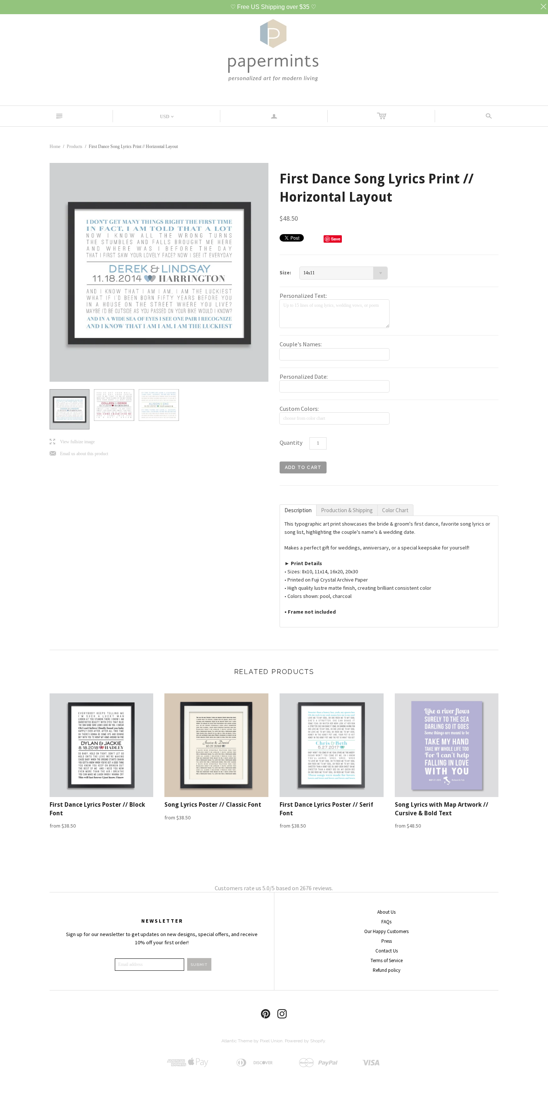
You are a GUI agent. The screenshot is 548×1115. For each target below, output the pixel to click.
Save (335, 239)
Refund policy (386, 970)
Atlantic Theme (236, 1040)
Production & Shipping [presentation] (347, 510)
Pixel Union (271, 1040)
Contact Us (386, 951)
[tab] (298, 510)
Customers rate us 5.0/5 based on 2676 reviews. (274, 888)
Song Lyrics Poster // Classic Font (212, 804)
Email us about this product (79, 454)
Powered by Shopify (305, 1040)
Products (74, 146)
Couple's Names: (301, 344)
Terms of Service (387, 960)
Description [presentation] (298, 510)
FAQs (386, 922)
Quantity (291, 442)
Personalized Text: (303, 295)
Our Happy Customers (386, 931)
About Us (386, 912)
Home (55, 146)
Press (386, 941)
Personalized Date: (304, 376)
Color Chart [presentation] (395, 510)
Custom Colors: (299, 408)
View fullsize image (72, 442)
